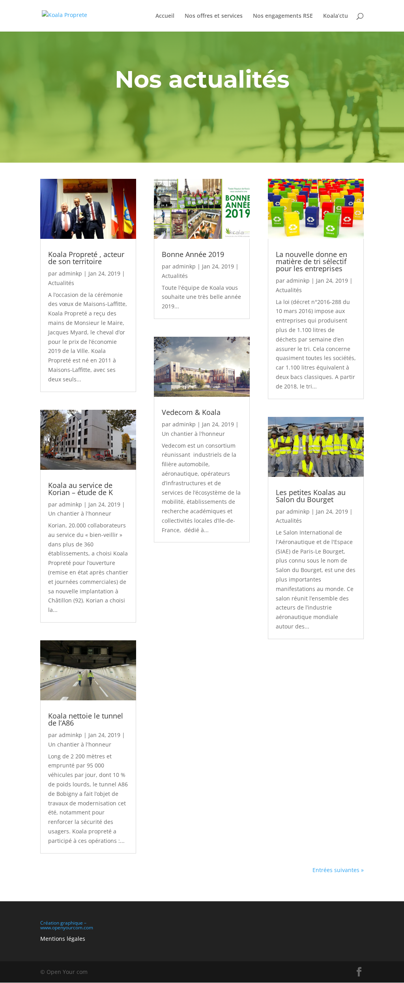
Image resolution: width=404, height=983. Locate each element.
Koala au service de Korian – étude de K (80, 488)
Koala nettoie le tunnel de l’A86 (85, 719)
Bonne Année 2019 (193, 254)
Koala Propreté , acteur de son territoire (86, 258)
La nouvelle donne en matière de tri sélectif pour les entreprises (311, 261)
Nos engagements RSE (283, 16)
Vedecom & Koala (191, 412)
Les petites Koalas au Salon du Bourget (311, 496)
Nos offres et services (214, 16)
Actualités (61, 283)
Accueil (164, 16)
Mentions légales (62, 938)
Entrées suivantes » (338, 870)
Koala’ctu (335, 16)
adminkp (70, 273)
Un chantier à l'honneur (79, 513)
